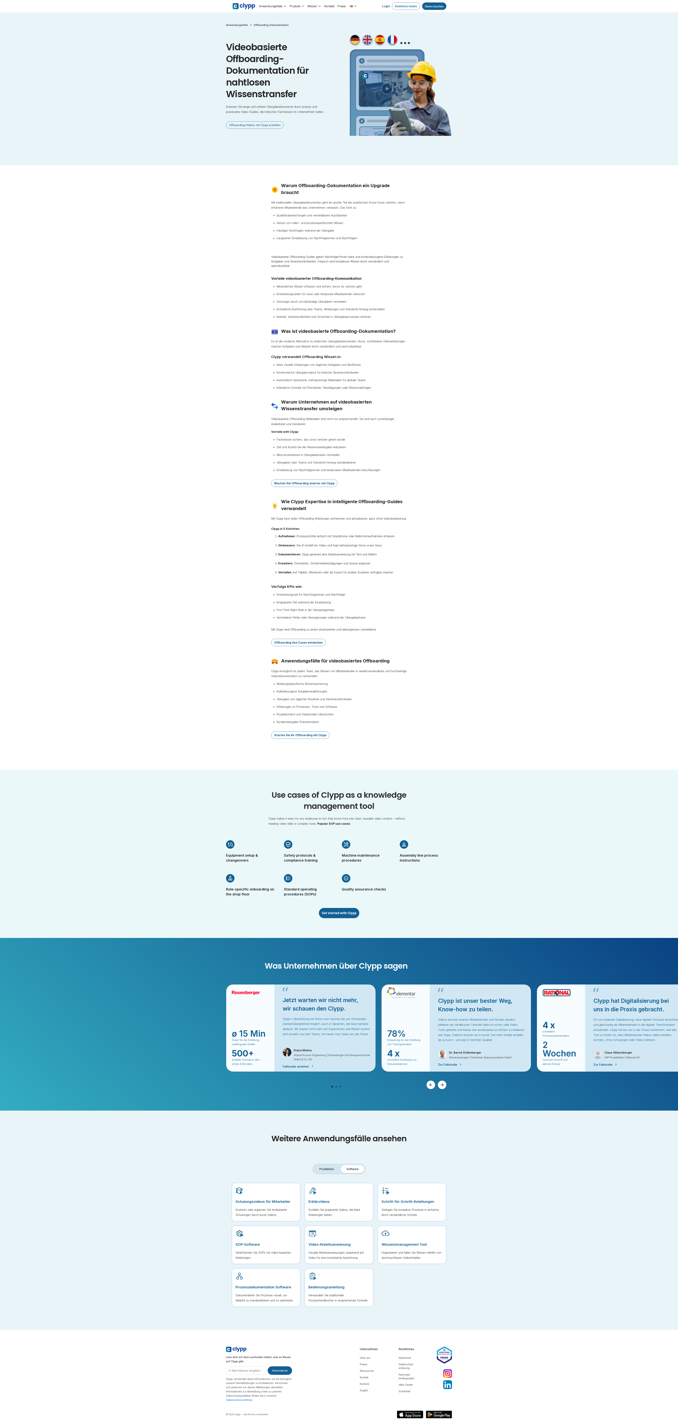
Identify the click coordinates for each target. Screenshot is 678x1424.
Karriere (364, 1383)
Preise (341, 6)
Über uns (365, 1357)
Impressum (405, 1357)
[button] (274, 6)
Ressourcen (367, 1370)
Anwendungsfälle (270, 6)
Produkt (295, 6)
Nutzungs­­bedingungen (406, 1376)
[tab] (327, 1169)
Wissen (312, 6)
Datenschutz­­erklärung (406, 1366)
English (364, 1390)
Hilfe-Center (406, 1384)
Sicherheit (404, 1391)
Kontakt (329, 6)
